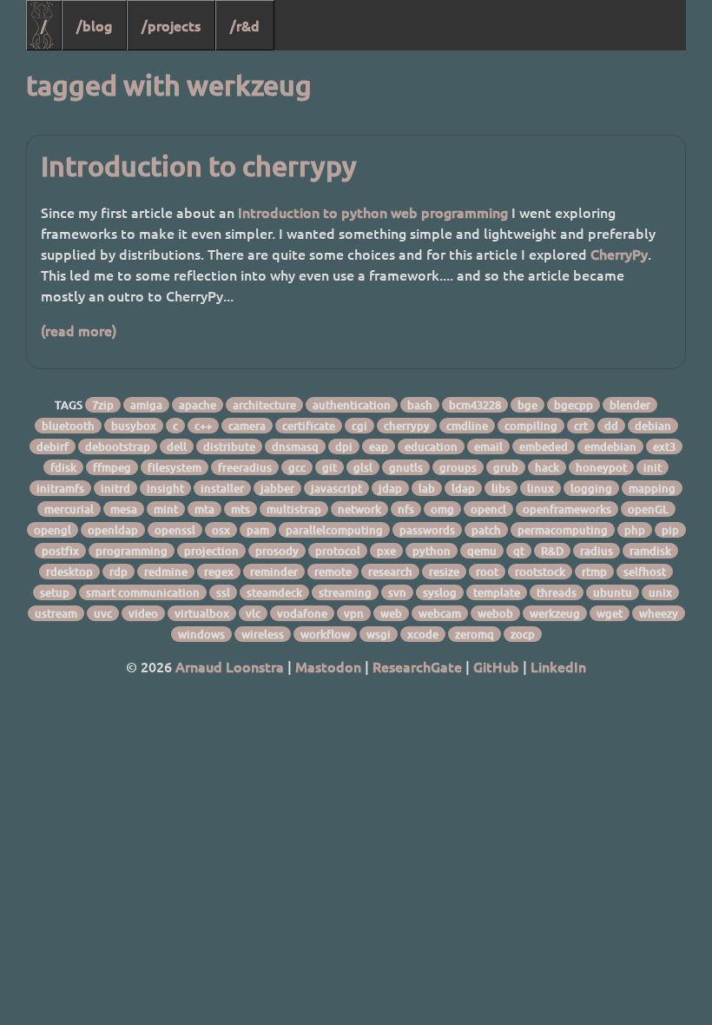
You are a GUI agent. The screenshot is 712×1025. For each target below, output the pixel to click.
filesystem (174, 467)
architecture (264, 405)
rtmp (594, 571)
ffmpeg (112, 467)
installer (222, 488)
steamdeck (274, 592)
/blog (94, 25)
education (431, 446)
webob (495, 613)
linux (540, 488)
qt (518, 551)
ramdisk (650, 551)
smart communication (143, 592)
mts (240, 509)
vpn (354, 613)
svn (397, 592)
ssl (223, 592)
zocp (523, 634)
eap (378, 446)
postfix (60, 551)
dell (177, 446)
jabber (277, 488)
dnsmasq (295, 446)
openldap (113, 530)
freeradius (245, 467)
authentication (352, 405)
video (143, 613)
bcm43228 (475, 405)
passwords (427, 530)
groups (458, 467)
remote (333, 571)
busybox (133, 425)
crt (581, 425)
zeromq (474, 634)
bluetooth (68, 425)
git (329, 467)
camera (247, 425)
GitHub (496, 666)
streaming (345, 592)
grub (505, 467)
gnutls (406, 467)
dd (611, 425)
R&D (552, 551)
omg (442, 509)
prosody (277, 551)
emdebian (610, 446)
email (488, 446)
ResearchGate (417, 666)
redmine (166, 571)
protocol (337, 551)
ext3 (664, 446)
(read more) (78, 330)
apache (197, 405)
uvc (103, 613)
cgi (359, 425)
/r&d (245, 25)
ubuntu (612, 592)
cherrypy (407, 425)
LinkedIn (558, 666)
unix (660, 592)
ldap (463, 488)
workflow (325, 634)
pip (670, 530)
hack (547, 467)
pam (258, 530)
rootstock (540, 571)
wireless (262, 634)
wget (610, 613)
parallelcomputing (334, 530)
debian (653, 425)
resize (444, 571)
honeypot (601, 467)
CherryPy (619, 253)
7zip (103, 405)
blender (630, 405)
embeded (543, 446)
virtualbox (202, 613)
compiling (530, 425)
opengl (52, 530)
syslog (440, 592)
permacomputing (563, 530)
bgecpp (573, 405)
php (634, 530)
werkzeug (555, 613)
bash (419, 405)
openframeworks (567, 509)
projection (211, 551)
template (496, 592)
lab (427, 488)
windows (201, 634)
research (390, 571)
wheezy (658, 613)
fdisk (63, 467)
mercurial (69, 509)
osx (221, 530)
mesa (123, 509)
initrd (115, 488)
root (487, 571)
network (359, 509)
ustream (56, 613)
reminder (274, 571)
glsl (362, 467)
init (652, 467)
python (431, 551)
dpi (344, 446)
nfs (406, 509)
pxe (386, 551)
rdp (118, 571)
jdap (390, 488)
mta (204, 509)
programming (132, 551)
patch (486, 530)
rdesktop (69, 571)
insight (165, 488)
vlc (253, 613)
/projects (171, 25)
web (391, 613)
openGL (648, 509)
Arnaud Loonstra (229, 666)
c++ (203, 425)
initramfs (60, 488)
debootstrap (117, 446)
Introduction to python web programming (373, 212)
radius (596, 551)
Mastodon (328, 666)
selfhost (644, 571)
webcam (440, 613)
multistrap (294, 509)
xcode (422, 634)
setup (54, 592)
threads (557, 592)
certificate (308, 425)
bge (527, 405)
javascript (336, 488)
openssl (175, 530)
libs (501, 488)
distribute (229, 446)
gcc (297, 467)
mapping (652, 488)
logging (591, 488)
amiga (146, 405)
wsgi (378, 634)
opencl (488, 509)
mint (166, 509)
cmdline (467, 425)
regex (219, 571)
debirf (52, 446)
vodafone (302, 613)
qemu (482, 551)
